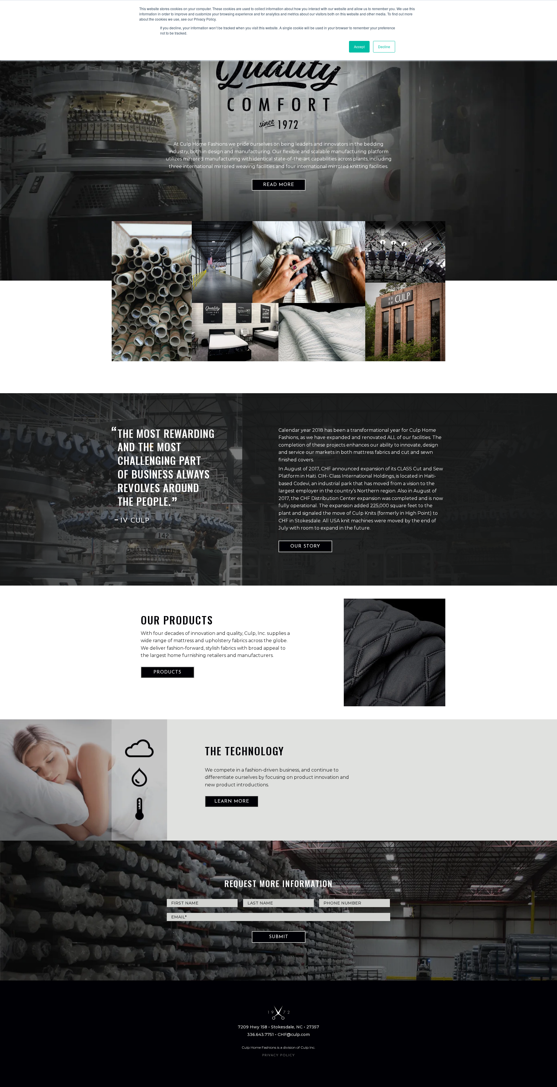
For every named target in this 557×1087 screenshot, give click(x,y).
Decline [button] (384, 46)
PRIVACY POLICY (278, 1055)
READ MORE (278, 185)
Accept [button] (359, 46)
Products (167, 672)
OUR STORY (305, 546)
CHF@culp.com (294, 1034)
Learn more (231, 801)
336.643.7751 (260, 1034)
